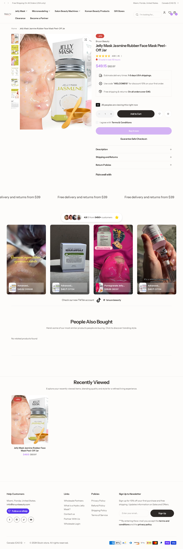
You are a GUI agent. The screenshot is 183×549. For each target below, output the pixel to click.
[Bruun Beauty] (7, 14)
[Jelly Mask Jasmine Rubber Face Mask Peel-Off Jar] (29, 419)
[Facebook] (9, 520)
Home (14, 28)
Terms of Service (99, 515)
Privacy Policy (98, 500)
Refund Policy (98, 505)
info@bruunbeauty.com (18, 504)
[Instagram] (17, 520)
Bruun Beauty (102, 41)
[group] (56, 82)
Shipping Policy (99, 510)
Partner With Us (72, 519)
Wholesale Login (72, 523)
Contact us (69, 514)
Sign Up (162, 513)
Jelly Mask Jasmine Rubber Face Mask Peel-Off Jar (30, 449)
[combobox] (147, 14)
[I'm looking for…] (137, 14)
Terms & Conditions (122, 122)
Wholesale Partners (73, 500)
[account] (165, 13)
